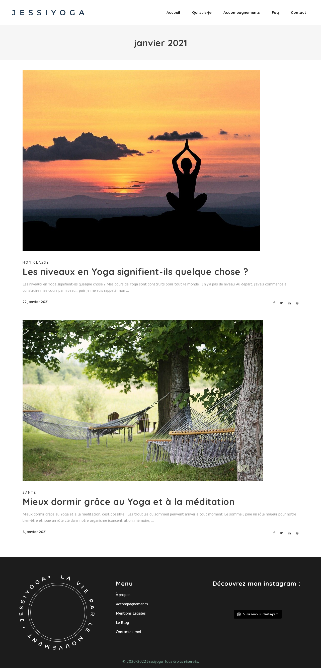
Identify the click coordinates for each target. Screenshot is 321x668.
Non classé (36, 262)
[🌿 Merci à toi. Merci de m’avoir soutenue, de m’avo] (245, 600)
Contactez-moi (128, 631)
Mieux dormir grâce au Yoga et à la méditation (129, 501)
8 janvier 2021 (34, 532)
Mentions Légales (131, 613)
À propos (123, 594)
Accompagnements (132, 603)
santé (29, 492)
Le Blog (122, 622)
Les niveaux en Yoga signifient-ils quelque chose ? (136, 271)
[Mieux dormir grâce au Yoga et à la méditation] (143, 400)
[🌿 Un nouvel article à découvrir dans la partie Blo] (268, 600)
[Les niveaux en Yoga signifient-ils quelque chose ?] (141, 160)
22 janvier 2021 (35, 302)
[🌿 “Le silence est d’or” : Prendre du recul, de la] (291, 600)
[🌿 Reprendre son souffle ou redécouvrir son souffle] (223, 600)
